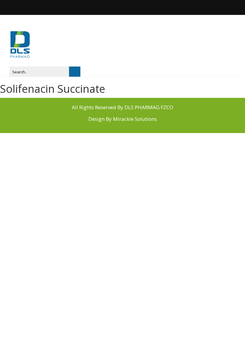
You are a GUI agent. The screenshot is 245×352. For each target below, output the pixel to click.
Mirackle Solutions (135, 118)
